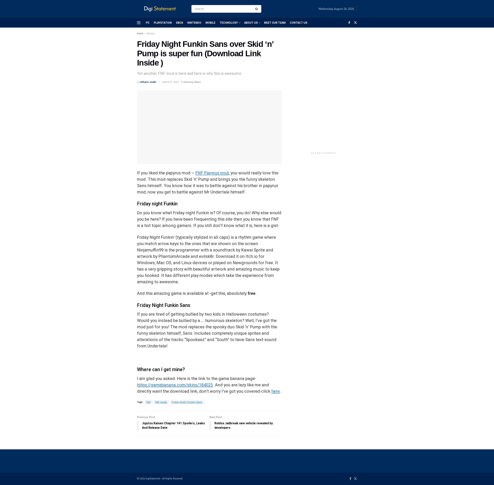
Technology (229, 22)
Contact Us (298, 22)
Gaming (150, 33)
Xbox (179, 22)
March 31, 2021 (170, 82)
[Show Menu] (138, 22)
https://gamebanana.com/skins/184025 (175, 384)
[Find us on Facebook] (349, 23)
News (197, 82)
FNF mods (161, 402)
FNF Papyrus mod (212, 173)
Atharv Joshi (148, 82)
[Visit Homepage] (161, 9)
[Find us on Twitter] (355, 23)
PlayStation (163, 22)
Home (140, 33)
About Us (251, 22)
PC (148, 22)
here (275, 391)
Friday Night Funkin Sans (187, 402)
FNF (148, 402)
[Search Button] (257, 9)
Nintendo (194, 22)
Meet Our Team (275, 22)
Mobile (210, 22)
